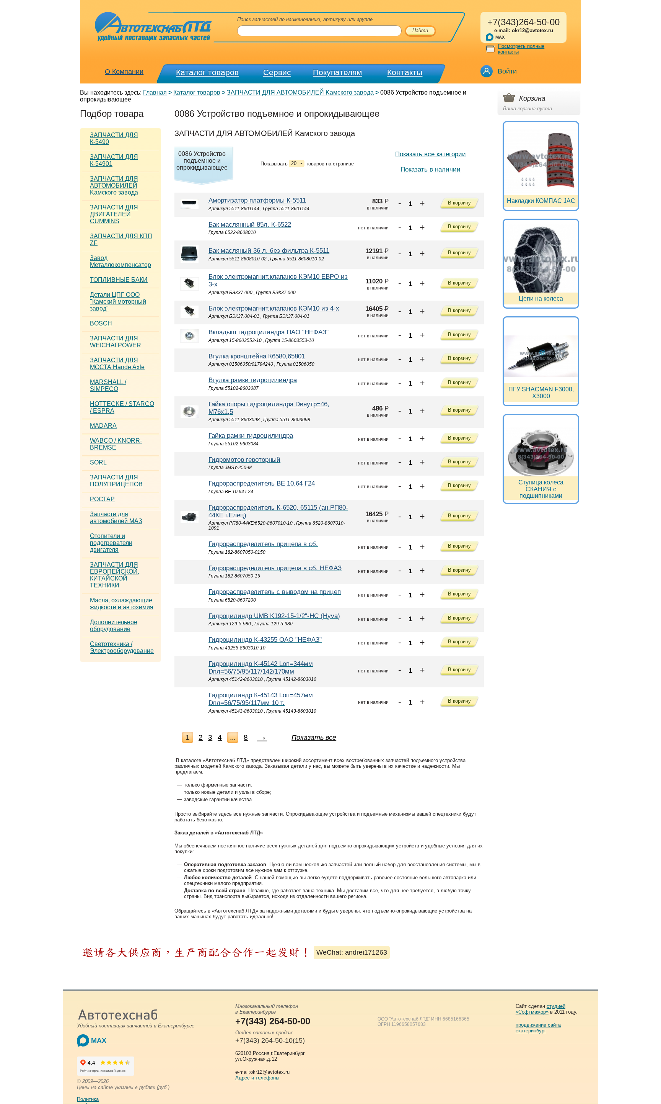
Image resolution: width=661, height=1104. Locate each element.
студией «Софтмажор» (540, 1009)
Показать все (313, 737)
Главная (155, 92)
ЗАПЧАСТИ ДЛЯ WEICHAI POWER (115, 341)
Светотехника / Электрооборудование (122, 647)
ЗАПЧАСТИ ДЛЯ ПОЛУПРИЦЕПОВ (116, 480)
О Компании (124, 71)
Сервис (277, 72)
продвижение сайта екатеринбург (538, 1028)
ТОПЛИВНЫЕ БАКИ (119, 279)
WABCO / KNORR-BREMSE (116, 444)
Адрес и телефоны (257, 1078)
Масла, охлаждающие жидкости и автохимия (121, 603)
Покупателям (337, 72)
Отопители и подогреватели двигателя (111, 543)
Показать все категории (430, 154)
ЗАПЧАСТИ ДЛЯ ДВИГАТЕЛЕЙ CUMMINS (114, 214)
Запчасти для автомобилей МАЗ (116, 517)
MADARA (103, 425)
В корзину (459, 203)
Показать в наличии (431, 169)
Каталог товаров (207, 72)
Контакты (404, 72)
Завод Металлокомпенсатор (120, 261)
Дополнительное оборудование (113, 625)
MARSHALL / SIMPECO (108, 385)
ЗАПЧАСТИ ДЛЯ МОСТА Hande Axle (117, 363)
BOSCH (101, 323)
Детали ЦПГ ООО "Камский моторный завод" (118, 301)
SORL (98, 462)
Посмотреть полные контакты (521, 49)
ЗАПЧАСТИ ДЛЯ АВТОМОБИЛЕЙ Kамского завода (300, 92)
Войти (507, 71)
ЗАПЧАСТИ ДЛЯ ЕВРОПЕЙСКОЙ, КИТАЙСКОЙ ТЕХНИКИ (114, 575)
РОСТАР (102, 499)
